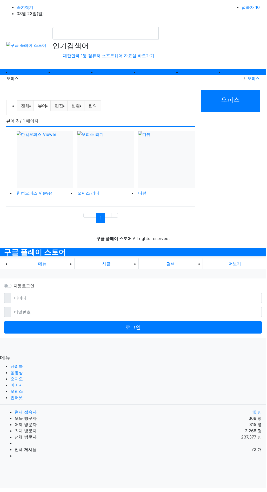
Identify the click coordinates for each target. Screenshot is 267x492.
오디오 (16, 378)
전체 (25, 105)
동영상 (16, 372)
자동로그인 (24, 285)
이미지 (16, 385)
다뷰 (142, 193)
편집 (59, 105)
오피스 (253, 78)
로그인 (133, 327)
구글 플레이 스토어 (35, 252)
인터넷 (16, 397)
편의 (93, 105)
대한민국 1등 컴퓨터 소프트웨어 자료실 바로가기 (108, 55)
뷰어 (44, 105)
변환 (76, 105)
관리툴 (16, 366)
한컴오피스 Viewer (34, 193)
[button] (235, 264)
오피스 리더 (88, 193)
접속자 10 (251, 7)
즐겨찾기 (25, 7)
